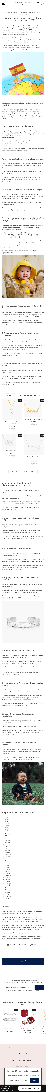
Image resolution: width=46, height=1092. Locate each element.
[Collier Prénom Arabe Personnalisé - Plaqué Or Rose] (36, 464)
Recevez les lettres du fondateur (22, 1047)
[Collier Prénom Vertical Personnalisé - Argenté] (14, 429)
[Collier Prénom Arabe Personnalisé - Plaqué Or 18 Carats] (31, 464)
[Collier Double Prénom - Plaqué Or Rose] (12, 456)
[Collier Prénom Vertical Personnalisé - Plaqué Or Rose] (12, 429)
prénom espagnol (24, 12)
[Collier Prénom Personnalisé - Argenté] (34, 424)
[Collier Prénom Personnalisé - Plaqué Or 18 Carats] (31, 424)
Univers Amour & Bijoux (22, 1060)
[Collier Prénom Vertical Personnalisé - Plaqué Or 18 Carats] (9, 429)
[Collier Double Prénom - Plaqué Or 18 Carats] (9, 456)
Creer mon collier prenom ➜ (29, 1088)
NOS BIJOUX (22, 1053)
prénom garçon (35, 12)
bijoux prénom (8, 12)
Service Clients (22, 1067)
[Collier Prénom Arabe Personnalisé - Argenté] (34, 464)
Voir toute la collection (23, 471)
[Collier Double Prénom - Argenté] (14, 456)
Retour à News (24, 961)
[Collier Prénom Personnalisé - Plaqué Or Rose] (36, 424)
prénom (15, 12)
